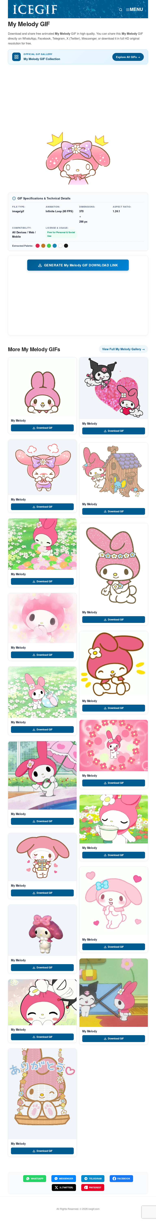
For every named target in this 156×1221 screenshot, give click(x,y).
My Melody (18, 420)
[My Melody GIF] (42, 386)
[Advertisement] (78, 97)
